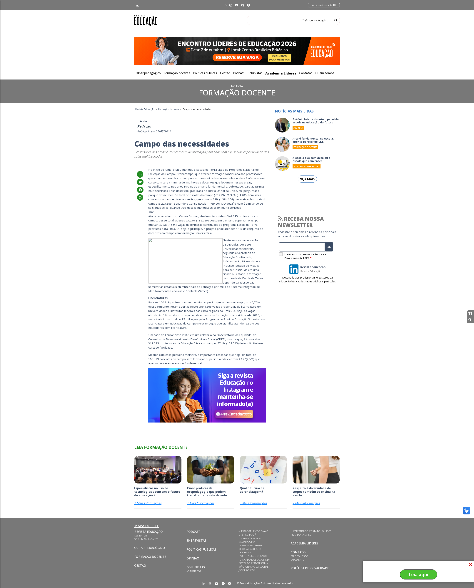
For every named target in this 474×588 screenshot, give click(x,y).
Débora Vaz (245, 552)
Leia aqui (418, 574)
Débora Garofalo (249, 549)
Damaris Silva (246, 542)
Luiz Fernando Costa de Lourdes (311, 531)
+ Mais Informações (147, 503)
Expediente (297, 559)
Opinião (192, 558)
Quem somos (324, 73)
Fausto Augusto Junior (253, 556)
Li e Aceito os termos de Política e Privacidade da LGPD (305, 256)
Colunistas (255, 73)
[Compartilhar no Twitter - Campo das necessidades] (140, 182)
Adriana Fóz (193, 571)
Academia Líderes (280, 73)
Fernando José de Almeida (254, 559)
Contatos (305, 73)
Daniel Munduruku (250, 545)
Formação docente (177, 73)
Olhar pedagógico (148, 73)
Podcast (239, 73)
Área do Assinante (322, 5)
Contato (298, 552)
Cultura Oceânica (249, 538)
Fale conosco (299, 556)
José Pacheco (246, 570)
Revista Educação (148, 532)
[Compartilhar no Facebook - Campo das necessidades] (140, 190)
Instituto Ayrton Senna (253, 563)
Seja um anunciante (146, 539)
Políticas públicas (205, 73)
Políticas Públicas (201, 549)
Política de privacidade (310, 568)
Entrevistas (196, 541)
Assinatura (141, 535)
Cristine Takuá (247, 534)
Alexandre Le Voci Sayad (253, 531)
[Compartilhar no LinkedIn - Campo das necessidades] (140, 174)
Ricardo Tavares (301, 534)
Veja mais (307, 179)
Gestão (225, 73)
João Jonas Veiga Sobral (253, 566)
